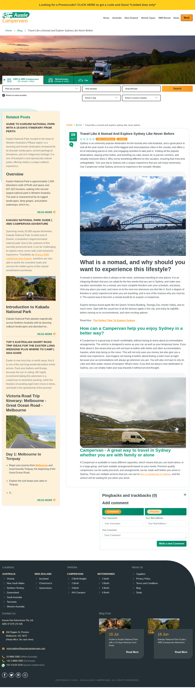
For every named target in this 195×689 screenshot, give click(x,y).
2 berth (105, 578)
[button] (187, 17)
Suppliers (140, 574)
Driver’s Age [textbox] (90, 98)
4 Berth (75, 588)
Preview (154, 511)
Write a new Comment (171, 543)
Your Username (109, 518)
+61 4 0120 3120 (25, 665)
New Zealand (131, 18)
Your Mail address (154, 518)
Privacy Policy (143, 578)
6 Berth (105, 592)
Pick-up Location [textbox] (12, 89)
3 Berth (105, 583)
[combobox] (41, 89)
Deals (176, 18)
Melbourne (41, 465)
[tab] (22, 80)
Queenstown (45, 588)
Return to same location (16, 95)
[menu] (187, 17)
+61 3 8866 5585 (20, 660)
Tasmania (11, 601)
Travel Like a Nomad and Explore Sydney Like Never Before (127, 134)
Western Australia (15, 606)
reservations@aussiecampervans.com (26, 648)
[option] (97, 59)
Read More (132, 652)
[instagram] (25, 675)
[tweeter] (11, 675)
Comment (113, 511)
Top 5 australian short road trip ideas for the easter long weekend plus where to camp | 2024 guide (30, 347)
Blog (19, 30)
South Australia (14, 597)
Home (106, 18)
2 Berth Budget (79, 578)
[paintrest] (18, 675)
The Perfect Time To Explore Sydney (114, 320)
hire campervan (106, 139)
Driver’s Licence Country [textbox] (136, 98)
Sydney (122, 139)
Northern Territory (15, 588)
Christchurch (45, 583)
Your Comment (109, 530)
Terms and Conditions (147, 583)
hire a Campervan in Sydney (155, 474)
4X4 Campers (78, 592)
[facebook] (4, 675)
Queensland (13, 592)
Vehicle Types (148, 18)
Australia (117, 18)
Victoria (10, 578)
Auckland (43, 578)
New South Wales (16, 583)
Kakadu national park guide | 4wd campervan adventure (29, 222)
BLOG (79, 125)
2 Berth (75, 583)
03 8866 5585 (21, 656)
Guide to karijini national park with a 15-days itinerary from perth (30, 127)
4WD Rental (164, 18)
